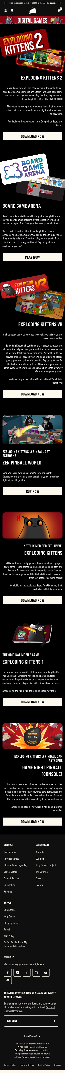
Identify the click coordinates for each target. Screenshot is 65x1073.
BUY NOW (32, 491)
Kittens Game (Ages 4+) (15, 865)
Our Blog (40, 858)
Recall (7, 929)
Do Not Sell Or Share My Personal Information (15, 944)
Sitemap (57, 1065)
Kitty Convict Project (46, 865)
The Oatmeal (42, 871)
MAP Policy (9, 936)
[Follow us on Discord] (8, 980)
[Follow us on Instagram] (36, 972)
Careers (40, 878)
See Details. (51, 3)
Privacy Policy (10, 1065)
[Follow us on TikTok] (26, 972)
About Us (40, 851)
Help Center (10, 916)
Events (39, 884)
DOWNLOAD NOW (32, 136)
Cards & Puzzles (11, 878)
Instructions (10, 851)
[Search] (12, 10)
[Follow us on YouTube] (46, 972)
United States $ (30, 1036)
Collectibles (9, 884)
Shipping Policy (11, 922)
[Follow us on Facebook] (8, 972)
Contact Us (9, 909)
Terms (35, 1003)
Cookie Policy (44, 1065)
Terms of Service (27, 1065)
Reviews (8, 891)
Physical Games (11, 858)
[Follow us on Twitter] (17, 972)
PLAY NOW (32, 257)
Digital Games (10, 871)
